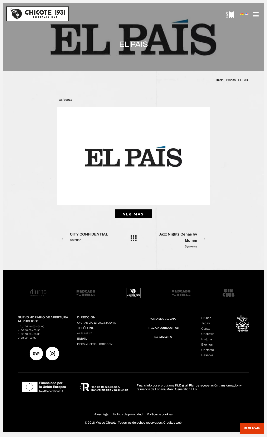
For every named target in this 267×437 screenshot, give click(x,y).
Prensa (231, 80)
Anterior (89, 237)
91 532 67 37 (84, 333)
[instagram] (52, 354)
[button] (252, 428)
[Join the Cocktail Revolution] (37, 13)
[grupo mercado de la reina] (230, 14)
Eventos (207, 344)
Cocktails (207, 334)
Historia (206, 339)
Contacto (207, 350)
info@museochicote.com (94, 344)
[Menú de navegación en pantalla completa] (256, 13)
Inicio (220, 80)
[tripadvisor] (36, 354)
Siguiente (178, 240)
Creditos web (172, 422)
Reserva (207, 355)
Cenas (205, 328)
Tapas (205, 323)
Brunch (206, 318)
